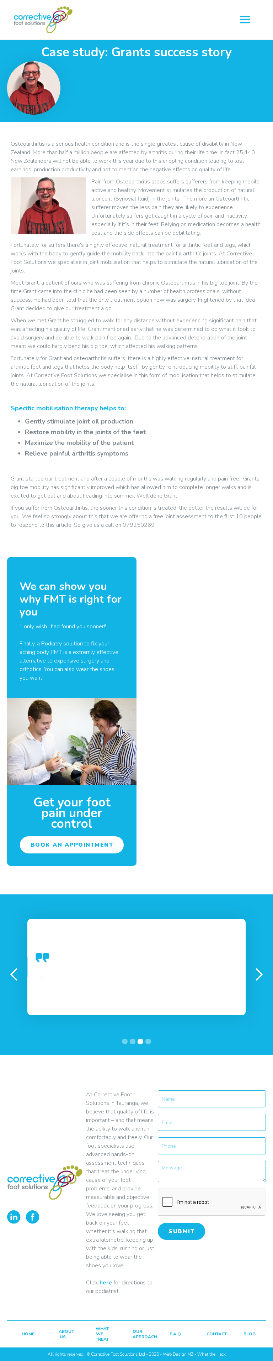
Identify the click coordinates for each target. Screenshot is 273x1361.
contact (211, 1334)
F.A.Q (174, 1334)
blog (248, 1334)
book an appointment (72, 845)
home (26, 1334)
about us (63, 1334)
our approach (137, 1334)
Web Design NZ (178, 1354)
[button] (245, 19)
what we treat (100, 1334)
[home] (43, 19)
